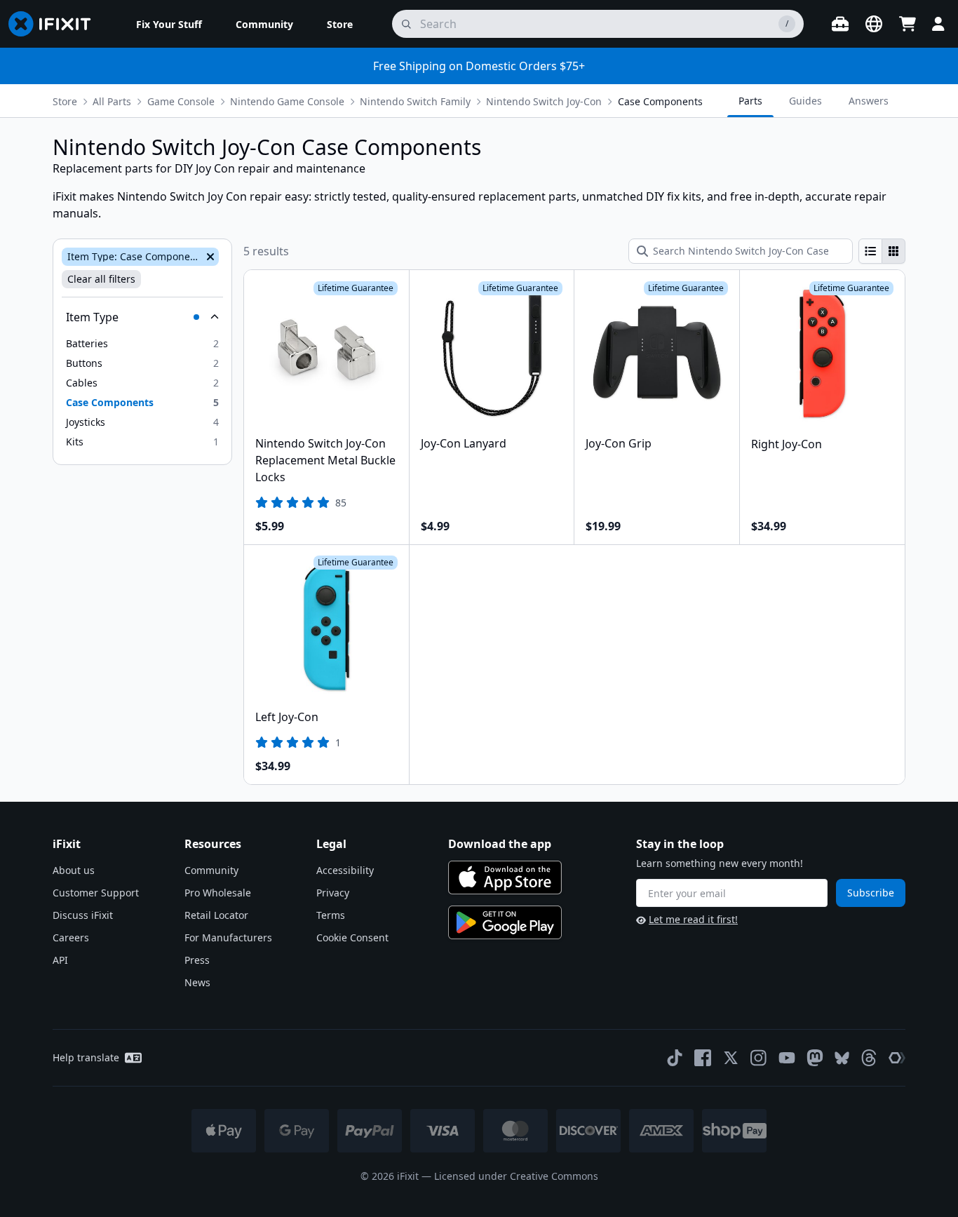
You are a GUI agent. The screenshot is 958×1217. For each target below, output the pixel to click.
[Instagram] (758, 1057)
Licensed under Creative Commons (516, 1176)
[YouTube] (786, 1057)
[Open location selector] (874, 24)
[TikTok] (674, 1057)
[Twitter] (730, 1057)
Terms (330, 915)
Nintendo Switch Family (415, 101)
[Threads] (869, 1057)
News (197, 982)
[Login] (938, 24)
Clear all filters (101, 278)
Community (211, 870)
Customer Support (96, 892)
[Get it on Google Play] (505, 922)
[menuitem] (169, 24)
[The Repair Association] (897, 1057)
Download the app (499, 844)
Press (197, 960)
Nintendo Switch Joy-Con (544, 101)
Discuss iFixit (83, 915)
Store (65, 101)
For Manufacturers (228, 937)
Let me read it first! (693, 919)
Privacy (332, 892)
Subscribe (870, 892)
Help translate (86, 1057)
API (60, 960)
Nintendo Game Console (287, 101)
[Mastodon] (815, 1057)
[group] (881, 251)
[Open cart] (907, 24)
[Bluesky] (842, 1058)
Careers (71, 937)
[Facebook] (702, 1057)
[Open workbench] (840, 24)
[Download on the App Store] (505, 877)
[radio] (870, 251)
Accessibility (345, 870)
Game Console (181, 101)
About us (74, 870)
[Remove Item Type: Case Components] (209, 256)
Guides (805, 100)
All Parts (112, 101)
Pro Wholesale (217, 892)
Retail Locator (216, 915)
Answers (869, 100)
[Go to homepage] (55, 23)
